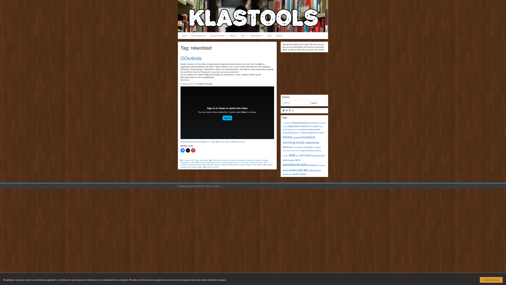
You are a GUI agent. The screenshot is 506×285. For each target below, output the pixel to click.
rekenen (217, 164)
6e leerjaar (257, 160)
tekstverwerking (233, 164)
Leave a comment (212, 167)
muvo (287, 136)
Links (269, 35)
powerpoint (193, 164)
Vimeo (242, 141)
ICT (239, 162)
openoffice (184, 164)
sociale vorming (296, 150)
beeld (295, 122)
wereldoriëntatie (295, 164)
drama (297, 130)
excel (235, 162)
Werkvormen (256, 35)
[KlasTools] (253, 15)
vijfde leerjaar (268, 164)
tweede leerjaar (245, 164)
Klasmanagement (198, 35)
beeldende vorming (308, 122)
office (256, 162)
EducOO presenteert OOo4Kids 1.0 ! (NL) (198, 141)
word (189, 167)
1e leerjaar (215, 160)
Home (184, 35)
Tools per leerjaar (217, 35)
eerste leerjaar (227, 162)
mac (247, 162)
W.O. (243, 35)
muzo (300, 142)
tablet (298, 156)
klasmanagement (309, 132)
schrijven (308, 147)
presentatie (202, 164)
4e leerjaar (240, 160)
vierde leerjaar (257, 164)
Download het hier (188, 83)
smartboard (286, 151)
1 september (287, 123)
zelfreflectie (287, 174)
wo (305, 169)
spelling (318, 150)
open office (263, 162)
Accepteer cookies (491, 280)
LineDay (216, 186)
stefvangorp (204, 160)
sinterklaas (317, 147)
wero (286, 170)
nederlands (312, 142)
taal (292, 154)
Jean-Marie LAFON (228, 141)
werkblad (312, 165)
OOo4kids (191, 58)
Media (233, 35)
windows (184, 167)
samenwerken (298, 147)
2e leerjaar (224, 160)
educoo (219, 162)
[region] (253, 279)
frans (295, 132)
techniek (305, 155)
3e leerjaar (232, 160)
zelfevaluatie (315, 170)
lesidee (321, 132)
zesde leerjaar (197, 167)
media (251, 162)
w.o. (298, 159)
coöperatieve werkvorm (299, 126)
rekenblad (210, 164)
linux (243, 162)
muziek (296, 137)
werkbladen (321, 165)
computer (201, 162)
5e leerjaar (249, 160)
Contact (279, 35)
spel (304, 150)
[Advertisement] (304, 72)
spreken (285, 156)
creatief (315, 126)
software (224, 164)
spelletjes (311, 150)
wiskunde (296, 169)
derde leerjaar (210, 162)
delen (321, 126)
